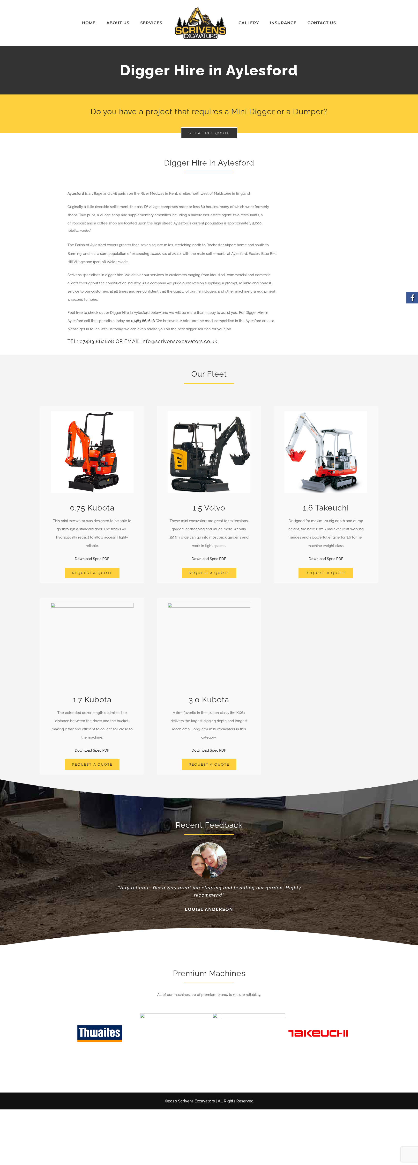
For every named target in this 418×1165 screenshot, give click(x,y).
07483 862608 (143, 321)
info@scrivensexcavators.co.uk (179, 341)
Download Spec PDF (92, 559)
